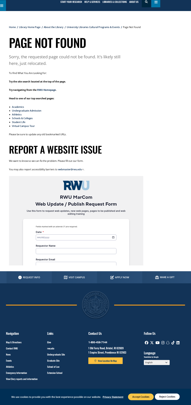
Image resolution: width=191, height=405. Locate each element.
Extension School (54, 373)
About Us (133, 2)
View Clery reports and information (22, 379)
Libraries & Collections (115, 2)
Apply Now (122, 277)
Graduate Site (53, 360)
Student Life (18, 122)
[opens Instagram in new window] (162, 342)
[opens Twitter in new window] (152, 342)
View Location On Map (107, 360)
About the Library (53, 27)
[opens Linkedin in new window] (178, 342)
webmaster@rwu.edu (70, 169)
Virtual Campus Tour (23, 126)
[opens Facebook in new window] (146, 342)
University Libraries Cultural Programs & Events (93, 27)
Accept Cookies (140, 396)
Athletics (17, 114)
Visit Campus (77, 277)
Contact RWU (12, 348)
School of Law (53, 366)
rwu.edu (50, 348)
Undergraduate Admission (26, 110)
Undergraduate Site (56, 354)
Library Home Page (29, 27)
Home (12, 27)
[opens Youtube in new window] (157, 342)
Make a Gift (167, 277)
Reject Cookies (167, 396)
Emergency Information (16, 373)
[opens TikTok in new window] (173, 342)
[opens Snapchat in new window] (168, 342)
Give (49, 342)
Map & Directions (13, 342)
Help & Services (92, 2)
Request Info (31, 277)
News (8, 354)
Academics (18, 107)
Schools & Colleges (22, 118)
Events (9, 360)
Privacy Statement (113, 397)
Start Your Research (71, 2)
